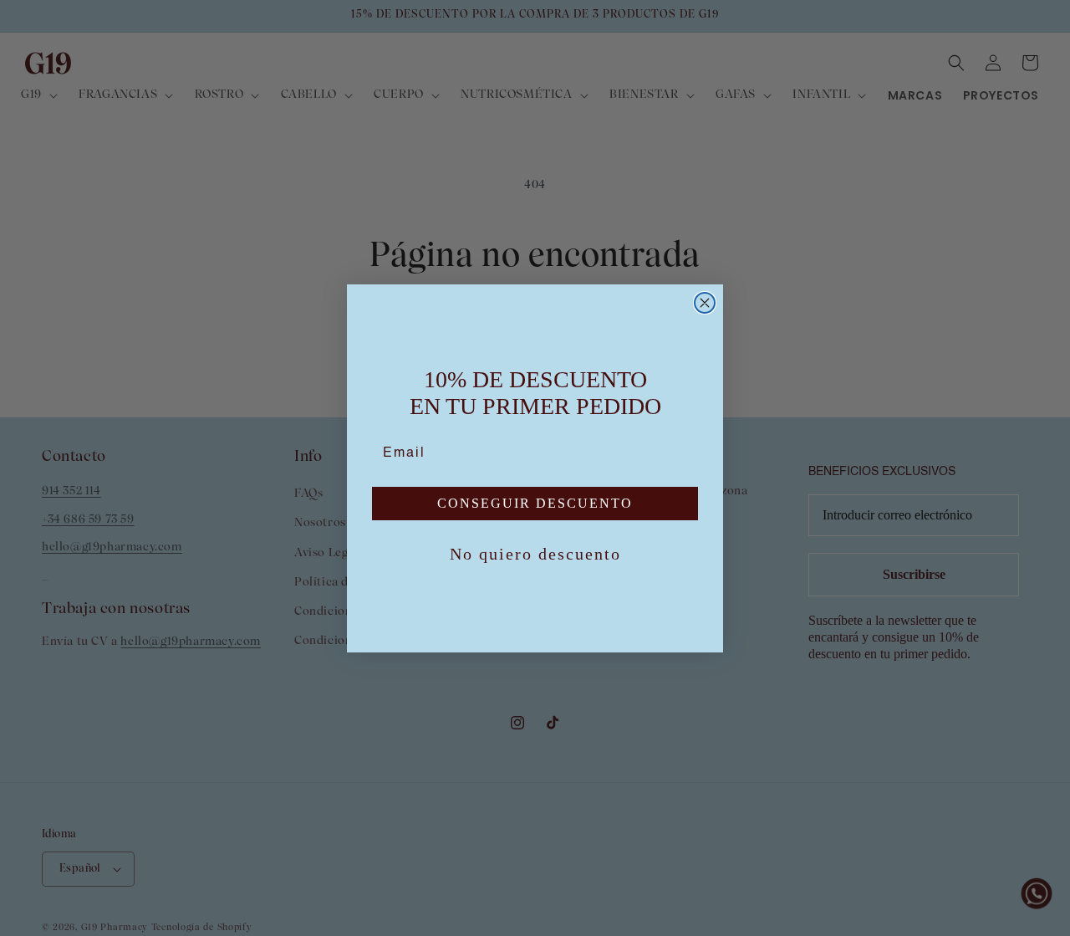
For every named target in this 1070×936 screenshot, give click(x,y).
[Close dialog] (705, 303)
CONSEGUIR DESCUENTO (535, 503)
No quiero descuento (535, 554)
